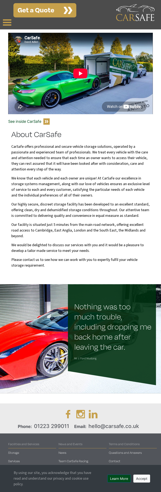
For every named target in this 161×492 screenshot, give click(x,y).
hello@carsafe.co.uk (113, 426)
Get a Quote (36, 9)
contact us (31, 259)
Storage (13, 452)
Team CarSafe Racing (73, 461)
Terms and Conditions (124, 444)
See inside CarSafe (24, 121)
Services (14, 461)
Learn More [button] (119, 478)
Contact (114, 461)
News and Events (70, 444)
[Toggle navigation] (7, 22)
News (62, 452)
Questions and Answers (125, 452)
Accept (141, 478)
